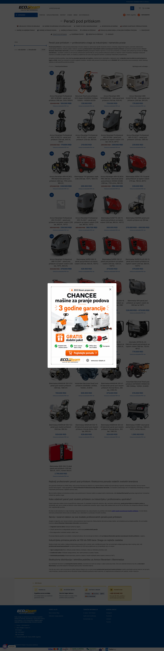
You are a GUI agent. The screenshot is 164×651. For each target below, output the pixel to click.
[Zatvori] (115, 281)
